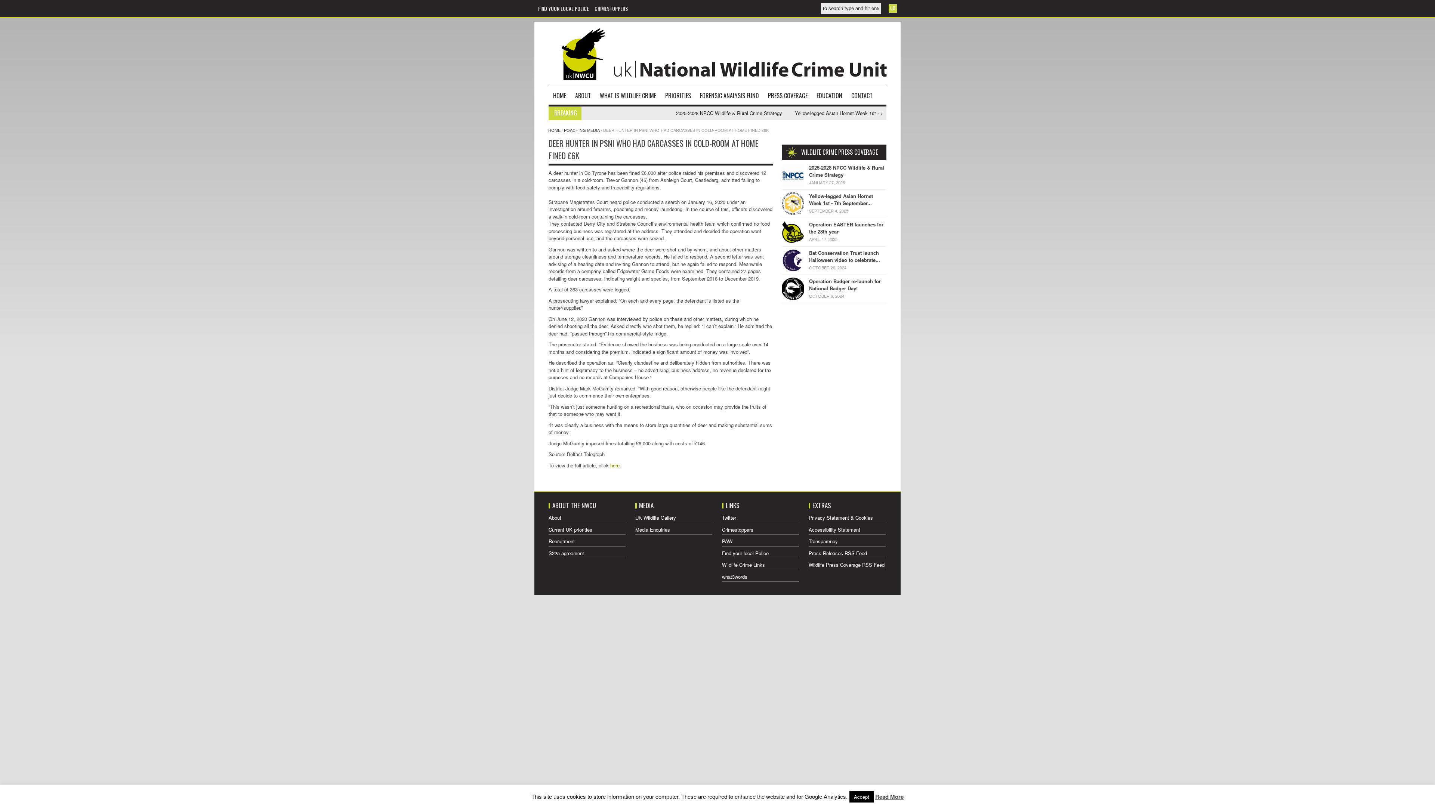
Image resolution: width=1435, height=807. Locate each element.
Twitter (729, 517)
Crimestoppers (611, 8)
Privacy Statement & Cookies (841, 517)
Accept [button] (861, 796)
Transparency (823, 541)
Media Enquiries (652, 529)
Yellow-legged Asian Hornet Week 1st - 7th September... (841, 199)
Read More (889, 796)
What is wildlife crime (628, 95)
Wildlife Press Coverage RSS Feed (847, 564)
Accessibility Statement (834, 529)
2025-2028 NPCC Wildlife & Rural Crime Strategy (701, 113)
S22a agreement (566, 553)
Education (829, 95)
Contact (862, 95)
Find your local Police (563, 8)
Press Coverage (788, 95)
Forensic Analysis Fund (729, 95)
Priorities (678, 95)
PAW (727, 541)
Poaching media (582, 130)
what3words (734, 576)
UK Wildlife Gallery (655, 517)
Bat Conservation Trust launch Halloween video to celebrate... (844, 256)
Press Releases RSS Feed (838, 553)
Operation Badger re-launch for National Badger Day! (845, 285)
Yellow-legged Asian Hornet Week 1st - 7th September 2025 (831, 113)
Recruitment (562, 541)
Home (559, 95)
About (583, 95)
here (615, 465)
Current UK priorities (570, 529)
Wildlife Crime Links (743, 564)
